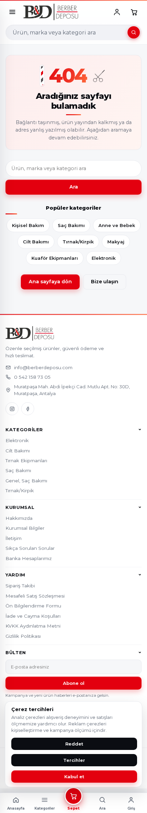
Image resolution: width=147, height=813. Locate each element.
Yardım (15, 574)
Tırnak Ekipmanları (26, 460)
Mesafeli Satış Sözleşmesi (35, 596)
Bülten (15, 652)
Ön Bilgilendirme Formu (33, 605)
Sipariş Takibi (20, 585)
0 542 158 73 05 (32, 377)
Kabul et (74, 776)
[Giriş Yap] (116, 12)
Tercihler (74, 760)
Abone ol (73, 683)
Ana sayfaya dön (50, 281)
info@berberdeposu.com (43, 367)
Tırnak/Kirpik (78, 241)
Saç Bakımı (71, 225)
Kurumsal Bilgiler (24, 528)
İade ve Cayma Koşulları (33, 616)
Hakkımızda (18, 518)
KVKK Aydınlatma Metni (33, 626)
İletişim (13, 538)
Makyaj (115, 241)
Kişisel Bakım (28, 225)
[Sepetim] (134, 12)
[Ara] (134, 32)
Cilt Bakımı (36, 241)
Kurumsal (19, 507)
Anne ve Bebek (116, 225)
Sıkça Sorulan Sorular (30, 548)
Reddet (74, 744)
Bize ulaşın (104, 281)
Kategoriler (24, 429)
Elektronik (104, 258)
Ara (73, 187)
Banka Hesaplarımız (28, 558)
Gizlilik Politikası (23, 636)
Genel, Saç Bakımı (26, 480)
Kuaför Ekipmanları (54, 258)
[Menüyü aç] (12, 12)
